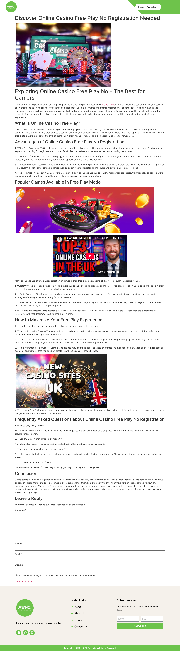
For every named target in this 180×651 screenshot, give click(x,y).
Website (19, 565)
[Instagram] (25, 632)
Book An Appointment (148, 6)
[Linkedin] (32, 632)
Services (91, 6)
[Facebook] (18, 632)
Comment (20, 510)
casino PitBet (108, 104)
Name (18, 543)
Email (18, 554)
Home (66, 6)
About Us (78, 6)
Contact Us (109, 6)
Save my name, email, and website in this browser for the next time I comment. (56, 575)
